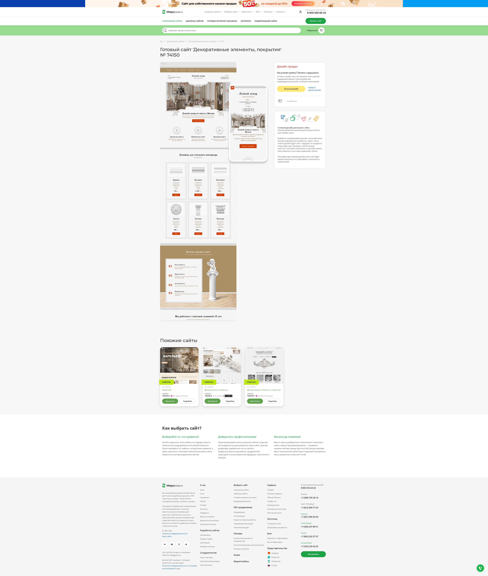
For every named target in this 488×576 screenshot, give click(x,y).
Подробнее (187, 401)
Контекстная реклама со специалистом (243, 539)
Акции (237, 555)
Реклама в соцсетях (241, 549)
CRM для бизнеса (274, 497)
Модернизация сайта (266, 21)
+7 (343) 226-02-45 (309, 546)
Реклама (268, 12)
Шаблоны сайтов (195, 21)
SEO (258, 12)
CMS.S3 (203, 501)
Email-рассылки (273, 505)
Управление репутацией (243, 523)
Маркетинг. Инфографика (277, 538)
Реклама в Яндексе (274, 493)
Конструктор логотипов (276, 509)
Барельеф (166, 390)
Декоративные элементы (216, 390)
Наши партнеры (206, 557)
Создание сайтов (212, 12)
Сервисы (280, 12)
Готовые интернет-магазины (222, 21)
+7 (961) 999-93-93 (309, 517)
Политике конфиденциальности (174, 566)
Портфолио (204, 497)
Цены (202, 490)
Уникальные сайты (172, 21)
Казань (304, 533)
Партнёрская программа (210, 561)
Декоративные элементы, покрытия (264, 390)
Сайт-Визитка (205, 535)
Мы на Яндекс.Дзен (274, 542)
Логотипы (246, 21)
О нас (202, 493)
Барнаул (304, 514)
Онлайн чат (271, 501)
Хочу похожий (291, 88)
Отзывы (203, 505)
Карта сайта (166, 536)
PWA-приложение (274, 513)
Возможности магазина (209, 520)
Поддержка (204, 513)
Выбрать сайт (230, 12)
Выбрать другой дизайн (314, 88)
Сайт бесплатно (206, 565)
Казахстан (275, 557)
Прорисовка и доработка (277, 527)
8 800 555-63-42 (316, 12)
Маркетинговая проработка (245, 520)
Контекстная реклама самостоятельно (249, 545)
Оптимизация (239, 516)
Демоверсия (170, 401)
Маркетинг (246, 12)
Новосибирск (306, 523)
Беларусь (275, 553)
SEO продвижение (243, 507)
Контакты (204, 509)
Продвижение (239, 512)
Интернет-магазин (207, 546)
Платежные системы (208, 524)
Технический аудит (241, 527)
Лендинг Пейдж (206, 539)
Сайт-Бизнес (205, 543)
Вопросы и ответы (207, 517)
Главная (270, 490)
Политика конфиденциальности (174, 533)
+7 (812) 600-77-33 (309, 507)
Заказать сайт (316, 21)
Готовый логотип (274, 523)
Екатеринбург (306, 543)
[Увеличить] (194, 373)
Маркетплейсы (241, 561)
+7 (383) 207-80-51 (309, 526)
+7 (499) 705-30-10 (309, 497)
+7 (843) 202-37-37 (309, 536)
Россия (274, 565)
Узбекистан (275, 561)
